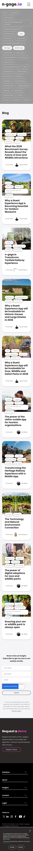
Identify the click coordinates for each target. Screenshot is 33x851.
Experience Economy (11, 67)
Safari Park (18, 90)
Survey (6, 100)
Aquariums (8, 53)
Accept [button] (12, 847)
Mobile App (19, 48)
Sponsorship (8, 95)
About (4, 780)
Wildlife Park (8, 72)
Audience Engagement (12, 29)
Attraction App (9, 34)
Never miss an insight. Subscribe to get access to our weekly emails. (16, 658)
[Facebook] (17, 817)
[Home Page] (12, 4)
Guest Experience (10, 57)
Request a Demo (11, 750)
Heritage (7, 48)
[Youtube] (21, 817)
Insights (5, 787)
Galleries (7, 81)
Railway (7, 90)
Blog (5, 113)
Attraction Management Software (13, 23)
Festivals (19, 76)
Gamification (20, 81)
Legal (4, 803)
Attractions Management (13, 43)
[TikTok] (25, 817)
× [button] (29, 831)
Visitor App (21, 38)
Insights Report (23, 86)
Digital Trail (8, 62)
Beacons (24, 57)
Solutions (6, 772)
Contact (5, 795)
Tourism (16, 100)
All (5, 13)
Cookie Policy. (6, 843)
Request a (14, 731)
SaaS (25, 67)
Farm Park (7, 76)
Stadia (20, 95)
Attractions (8, 38)
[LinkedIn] (8, 817)
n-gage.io (14, 13)
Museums (20, 53)
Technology (8, 17)
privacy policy (16, 711)
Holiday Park (8, 86)
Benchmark (22, 72)
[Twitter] (4, 817)
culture (26, 100)
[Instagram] (13, 817)
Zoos (21, 34)
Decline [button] (20, 847)
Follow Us (5, 813)
